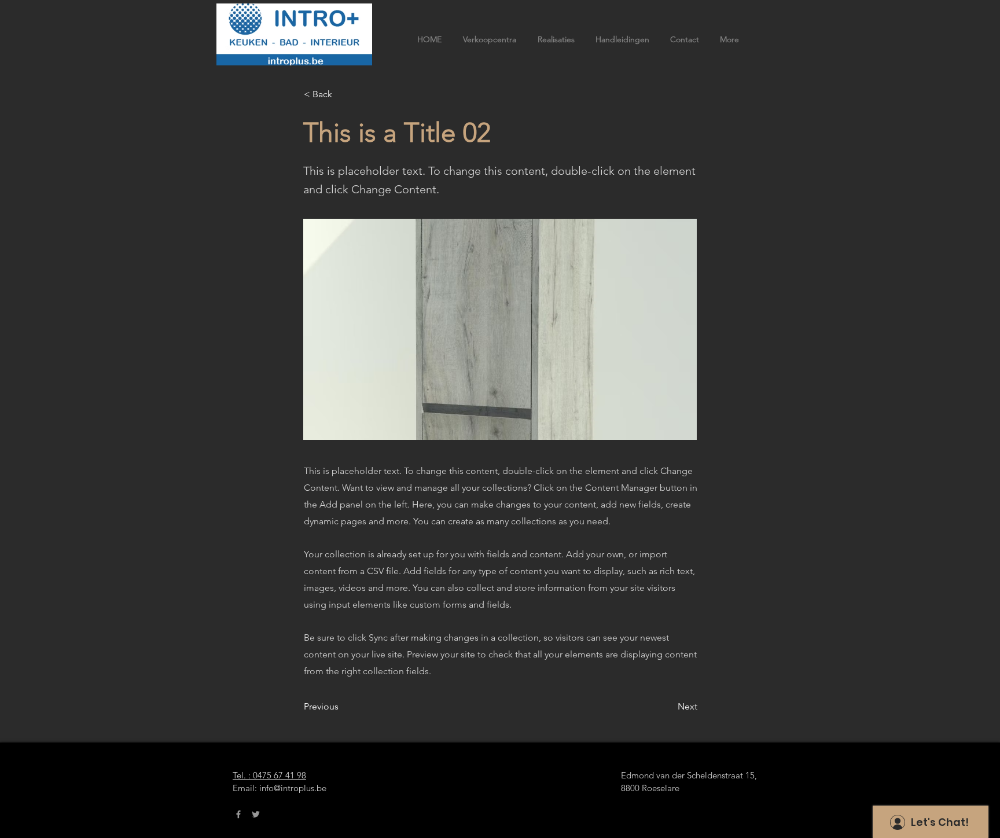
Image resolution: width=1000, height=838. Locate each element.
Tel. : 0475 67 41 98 (269, 775)
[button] (342, 94)
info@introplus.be (292, 787)
